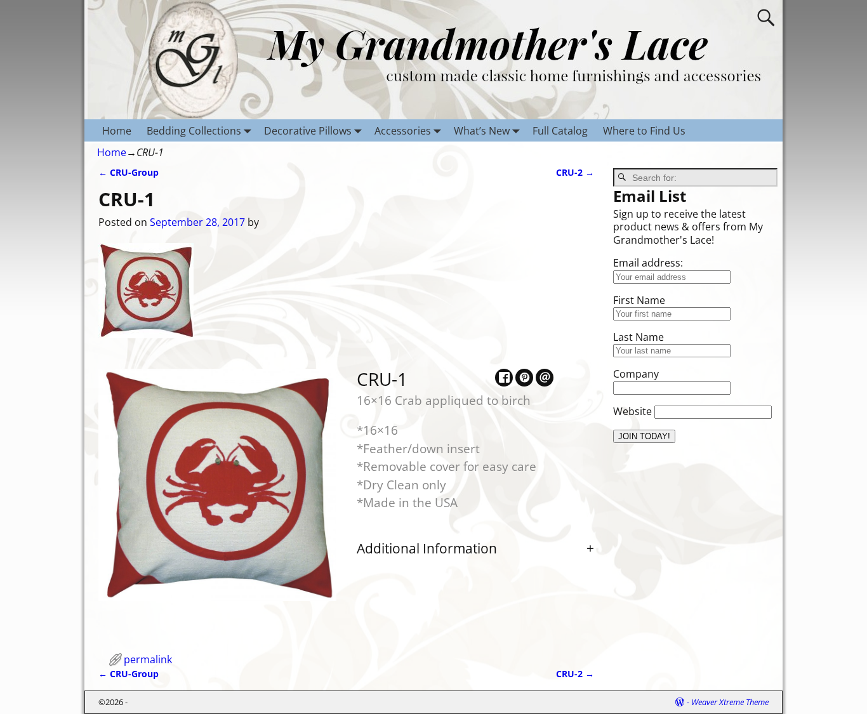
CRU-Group (128, 172)
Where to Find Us (644, 131)
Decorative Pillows (308, 131)
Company (636, 374)
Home (116, 131)
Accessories (402, 131)
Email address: (648, 263)
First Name (639, 300)
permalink (148, 659)
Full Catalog (560, 131)
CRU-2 (575, 172)
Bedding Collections (194, 131)
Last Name (638, 337)
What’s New (482, 131)
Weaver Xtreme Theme (730, 702)
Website (632, 411)
